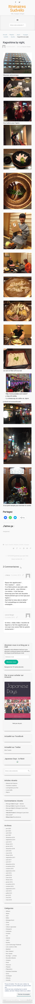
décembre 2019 (10, 837)
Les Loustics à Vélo (11, 947)
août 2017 (8, 859)
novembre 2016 (10, 866)
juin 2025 (8, 828)
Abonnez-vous (11, 662)
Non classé (9, 953)
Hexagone (9, 929)
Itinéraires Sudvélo (17, 8)
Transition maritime (11, 785)
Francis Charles (26, 46)
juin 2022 (8, 835)
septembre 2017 (10, 857)
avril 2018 (8, 851)
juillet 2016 (9, 875)
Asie (7, 915)
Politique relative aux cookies (23, 991)
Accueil (5, 34)
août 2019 (8, 842)
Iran (7, 935)
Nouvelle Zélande (11, 958)
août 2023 (8, 833)
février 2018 (9, 855)
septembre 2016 (10, 871)
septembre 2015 (10, 888)
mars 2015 (9, 900)
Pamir (7, 962)
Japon (18, 34)
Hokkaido (8, 931)
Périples (11, 34)
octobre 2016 (9, 868)
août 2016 (8, 873)
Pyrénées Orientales (11, 971)
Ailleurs (8, 911)
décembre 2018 (10, 848)
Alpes (7, 913)
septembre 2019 (10, 839)
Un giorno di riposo (19, 806)
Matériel (8, 949)
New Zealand (9, 951)
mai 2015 (8, 897)
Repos (8, 792)
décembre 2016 (10, 864)
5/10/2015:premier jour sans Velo (18, 556)
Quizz (7, 973)
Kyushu (13, 37)
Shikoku (8, 978)
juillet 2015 (9, 893)
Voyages (25, 34)
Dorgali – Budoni (19, 803)
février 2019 (9, 844)
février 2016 (9, 879)
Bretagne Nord (10, 920)
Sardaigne (9, 975)
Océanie (8, 960)
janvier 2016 (9, 882)
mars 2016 (9, 877)
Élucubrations (17, 817)
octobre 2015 (9, 886)
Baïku (7, 918)
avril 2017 (8, 862)
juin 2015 (8, 895)
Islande (8, 938)
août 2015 (8, 891)
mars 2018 (9, 853)
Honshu (8, 933)
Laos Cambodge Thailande (13, 944)
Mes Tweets (7, 750)
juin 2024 (8, 831)
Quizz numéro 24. (16, 559)
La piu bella (9, 790)
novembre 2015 (10, 884)
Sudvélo (6, 37)
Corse (7, 924)
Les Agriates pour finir (12, 787)
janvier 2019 (9, 846)
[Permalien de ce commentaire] (23, 575)
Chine (7, 922)
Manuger (8, 803)
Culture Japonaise (11, 927)
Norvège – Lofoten (11, 955)
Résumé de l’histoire (11, 783)
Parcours (8, 964)
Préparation (9, 969)
